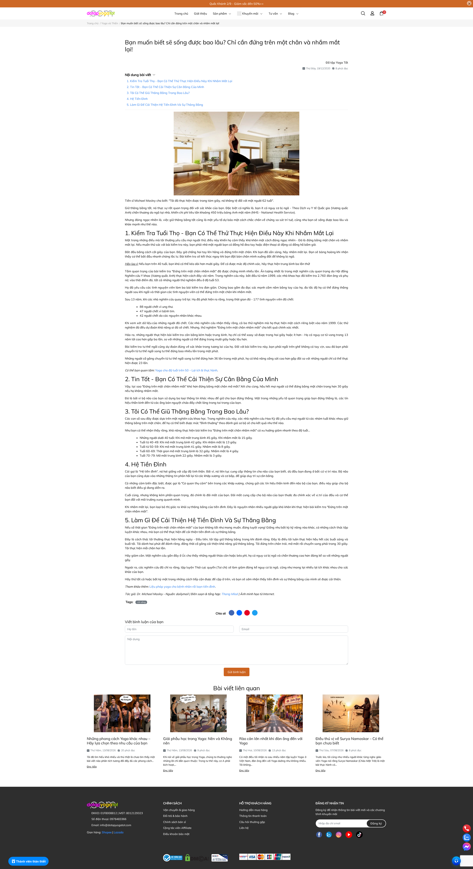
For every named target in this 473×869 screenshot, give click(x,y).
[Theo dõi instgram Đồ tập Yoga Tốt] (338, 835)
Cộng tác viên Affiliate (177, 828)
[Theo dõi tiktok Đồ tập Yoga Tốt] (359, 835)
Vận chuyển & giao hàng (179, 810)
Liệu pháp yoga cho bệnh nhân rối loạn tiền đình (182, 586)
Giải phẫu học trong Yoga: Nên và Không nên (197, 740)
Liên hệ (244, 828)
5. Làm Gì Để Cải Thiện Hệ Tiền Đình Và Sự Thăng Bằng (165, 104)
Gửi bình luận (237, 672)
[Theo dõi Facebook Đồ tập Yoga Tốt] (319, 835)
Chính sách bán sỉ (174, 822)
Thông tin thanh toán (253, 816)
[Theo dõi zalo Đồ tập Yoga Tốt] (328, 835)
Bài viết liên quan (236, 688)
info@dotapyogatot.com (115, 825)
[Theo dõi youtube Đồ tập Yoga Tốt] (349, 835)
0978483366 (118, 819)
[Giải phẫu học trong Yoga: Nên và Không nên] (198, 713)
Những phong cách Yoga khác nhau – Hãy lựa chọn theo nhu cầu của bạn (118, 740)
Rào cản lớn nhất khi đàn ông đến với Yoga (270, 740)
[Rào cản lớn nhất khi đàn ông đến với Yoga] (274, 713)
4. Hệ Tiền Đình (137, 99)
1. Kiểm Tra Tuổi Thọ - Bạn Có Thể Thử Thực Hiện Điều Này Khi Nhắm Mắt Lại (179, 81)
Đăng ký (376, 823)
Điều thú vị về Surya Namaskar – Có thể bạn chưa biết (349, 740)
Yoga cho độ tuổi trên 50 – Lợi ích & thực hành (186, 370)
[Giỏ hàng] (382, 13)
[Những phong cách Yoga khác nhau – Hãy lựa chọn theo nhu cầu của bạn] (122, 713)
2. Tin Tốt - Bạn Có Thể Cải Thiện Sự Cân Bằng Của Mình (165, 87)
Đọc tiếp (92, 766)
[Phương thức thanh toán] (264, 857)
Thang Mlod (229, 594)
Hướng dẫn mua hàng (253, 810)
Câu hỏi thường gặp (252, 822)
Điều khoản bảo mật (176, 834)
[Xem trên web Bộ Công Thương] (195, 857)
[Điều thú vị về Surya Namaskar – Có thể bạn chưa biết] (351, 713)
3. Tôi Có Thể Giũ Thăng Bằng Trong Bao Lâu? (158, 93)
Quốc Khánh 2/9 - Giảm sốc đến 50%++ (237, 4)
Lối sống (141, 602)
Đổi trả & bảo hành (175, 816)
